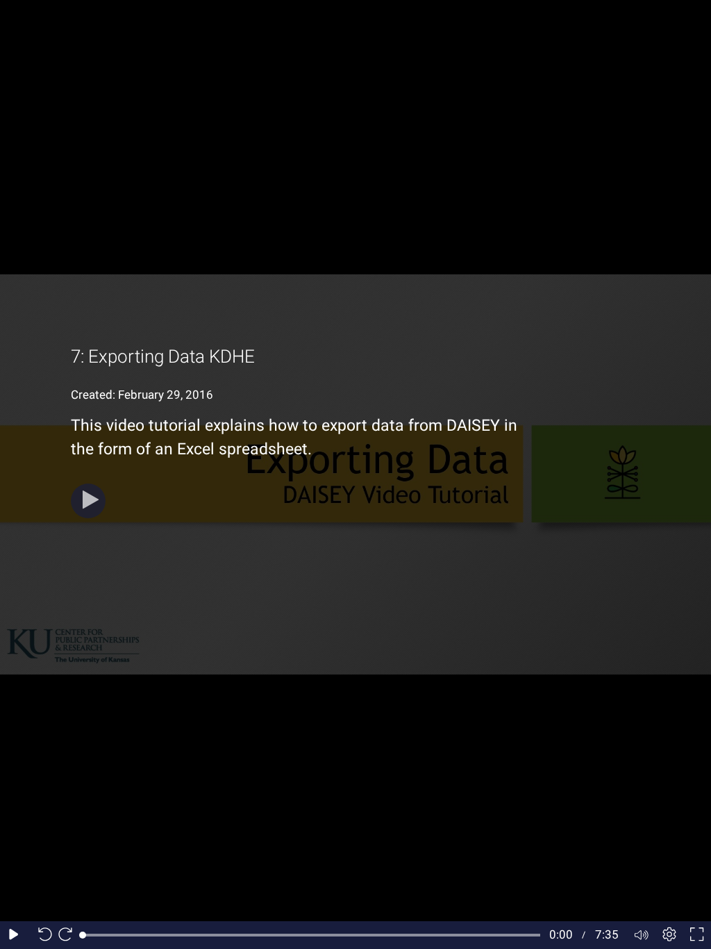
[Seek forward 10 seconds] (69, 935)
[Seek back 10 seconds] (42, 935)
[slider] (311, 935)
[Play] (88, 501)
